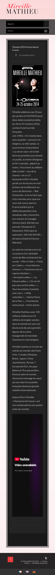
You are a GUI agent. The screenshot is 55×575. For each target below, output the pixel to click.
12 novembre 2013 (26, 55)
